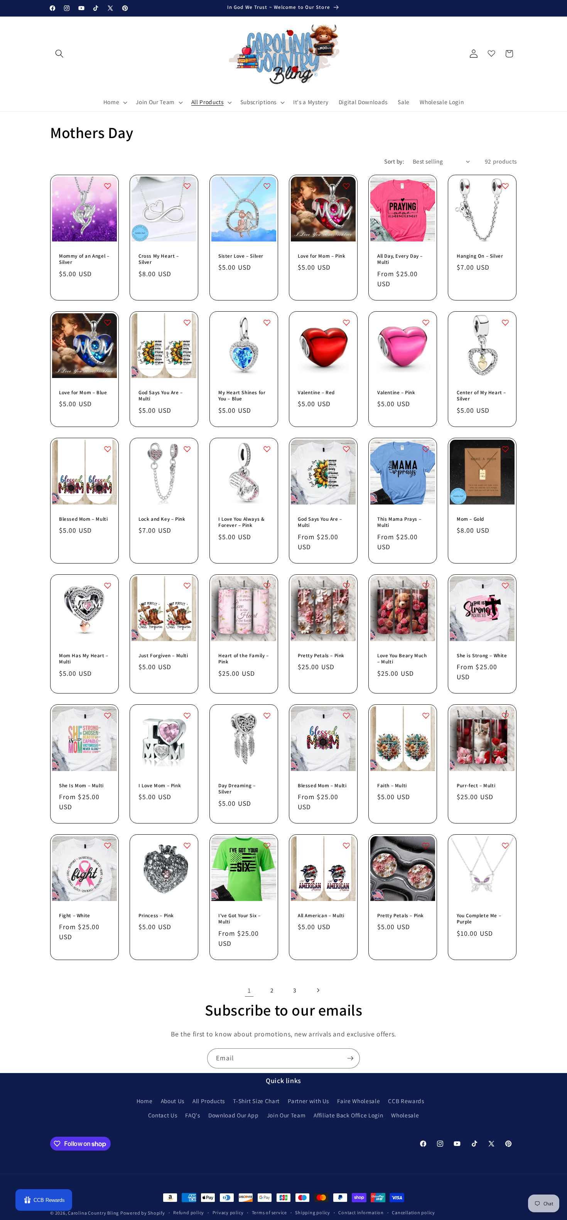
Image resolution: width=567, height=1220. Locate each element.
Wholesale (405, 1115)
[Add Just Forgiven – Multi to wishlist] (187, 585)
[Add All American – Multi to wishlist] (346, 845)
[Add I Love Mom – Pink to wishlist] (187, 715)
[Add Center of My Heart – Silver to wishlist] (506, 322)
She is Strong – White (482, 655)
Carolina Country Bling (93, 1213)
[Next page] (318, 990)
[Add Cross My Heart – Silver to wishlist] (187, 186)
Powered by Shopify (142, 1213)
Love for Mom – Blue (83, 392)
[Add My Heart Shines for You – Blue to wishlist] (267, 322)
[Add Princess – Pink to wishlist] (187, 845)
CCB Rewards (406, 1101)
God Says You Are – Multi (160, 395)
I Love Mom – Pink (159, 785)
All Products (208, 1101)
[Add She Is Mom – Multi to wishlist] (108, 715)
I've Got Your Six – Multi (239, 918)
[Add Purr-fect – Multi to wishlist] (506, 715)
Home (145, 1101)
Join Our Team (286, 1115)
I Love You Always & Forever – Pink (241, 522)
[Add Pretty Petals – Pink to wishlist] (346, 585)
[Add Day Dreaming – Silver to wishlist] (267, 715)
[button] (114, 102)
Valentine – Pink (396, 392)
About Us (172, 1101)
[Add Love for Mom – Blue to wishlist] (108, 322)
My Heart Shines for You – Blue (241, 395)
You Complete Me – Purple (479, 918)
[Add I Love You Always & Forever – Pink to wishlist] (267, 449)
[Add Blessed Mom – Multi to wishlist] (108, 449)
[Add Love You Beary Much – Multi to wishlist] (426, 585)
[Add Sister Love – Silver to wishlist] (267, 186)
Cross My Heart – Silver (158, 259)
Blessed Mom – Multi (83, 519)
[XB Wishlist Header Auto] (491, 51)
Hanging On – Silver (480, 256)
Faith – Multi (392, 785)
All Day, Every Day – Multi (400, 259)
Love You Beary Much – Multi (402, 658)
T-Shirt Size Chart (256, 1101)
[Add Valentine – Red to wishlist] (346, 322)
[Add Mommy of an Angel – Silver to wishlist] (108, 186)
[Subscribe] (350, 1058)
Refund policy (188, 1212)
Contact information (361, 1212)
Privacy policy (228, 1212)
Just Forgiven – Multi (163, 655)
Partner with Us (308, 1101)
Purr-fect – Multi (476, 785)
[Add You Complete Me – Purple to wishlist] (506, 845)
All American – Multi (321, 915)
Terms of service (269, 1212)
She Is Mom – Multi (81, 785)
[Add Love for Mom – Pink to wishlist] (346, 186)
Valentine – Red (316, 392)
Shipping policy (312, 1212)
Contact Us (162, 1115)
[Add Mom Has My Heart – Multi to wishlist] (108, 585)
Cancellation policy (413, 1212)
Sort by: (394, 161)
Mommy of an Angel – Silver (84, 259)
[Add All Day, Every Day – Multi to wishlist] (426, 186)
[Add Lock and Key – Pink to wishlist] (187, 449)
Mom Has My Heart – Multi (83, 658)
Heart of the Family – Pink (243, 658)
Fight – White (74, 915)
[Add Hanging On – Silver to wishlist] (506, 186)
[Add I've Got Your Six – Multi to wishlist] (267, 845)
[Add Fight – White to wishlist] (108, 845)
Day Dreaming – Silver (236, 788)
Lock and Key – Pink (161, 519)
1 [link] (249, 990)
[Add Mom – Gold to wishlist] (506, 449)
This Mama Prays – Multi (399, 522)
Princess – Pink (156, 915)
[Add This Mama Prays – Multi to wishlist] (426, 449)
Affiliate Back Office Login (348, 1115)
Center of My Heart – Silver (481, 395)
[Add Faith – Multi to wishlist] (426, 715)
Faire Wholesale (358, 1101)
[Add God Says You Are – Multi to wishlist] (187, 322)
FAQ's (192, 1115)
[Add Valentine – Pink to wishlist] (426, 322)
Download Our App (233, 1115)
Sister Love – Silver (240, 256)
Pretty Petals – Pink (321, 655)
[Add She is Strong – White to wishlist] (506, 585)
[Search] (59, 53)
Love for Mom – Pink (321, 256)
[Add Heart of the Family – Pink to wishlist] (267, 585)
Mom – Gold (470, 519)
